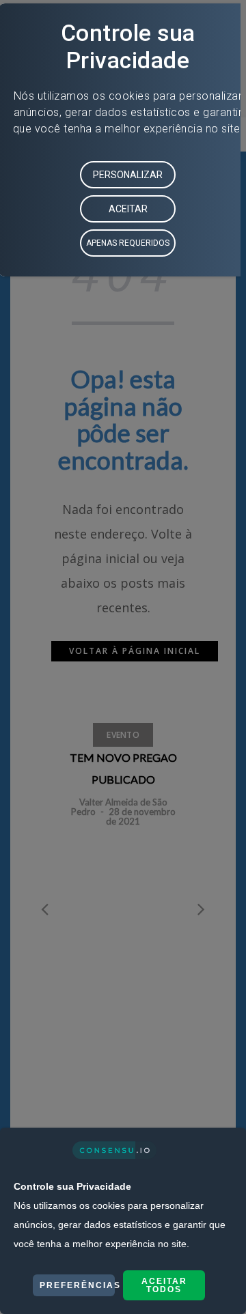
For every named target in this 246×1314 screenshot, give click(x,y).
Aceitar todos (164, 1285)
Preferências (77, 1285)
